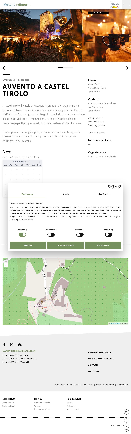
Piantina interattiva (42, 409)
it (115, 426)
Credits (91, 385)
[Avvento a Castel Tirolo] (65, 289)
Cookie (83, 385)
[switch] (51, 235)
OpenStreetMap (115, 323)
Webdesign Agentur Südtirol (6, 426)
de (111, 426)
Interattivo (8, 399)
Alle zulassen (103, 245)
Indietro (98, 13)
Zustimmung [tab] (27, 194)
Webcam (38, 406)
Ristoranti (71, 406)
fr (127, 426)
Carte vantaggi (8, 406)
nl (123, 426)
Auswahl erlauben (65, 245)
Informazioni (74, 399)
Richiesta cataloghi (42, 403)
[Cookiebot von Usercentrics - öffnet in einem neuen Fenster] (110, 187)
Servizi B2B (93, 372)
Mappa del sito (108, 385)
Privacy (98, 385)
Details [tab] (65, 194)
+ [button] (6, 261)
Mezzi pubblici (73, 409)
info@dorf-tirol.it (96, 118)
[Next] (127, 68)
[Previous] (4, 68)
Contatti (93, 365)
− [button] (6, 265)
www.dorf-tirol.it (96, 122)
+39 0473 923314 (97, 125)
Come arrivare (8, 403)
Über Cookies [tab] (104, 194)
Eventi (69, 403)
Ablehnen (28, 245)
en (119, 426)
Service (38, 399)
